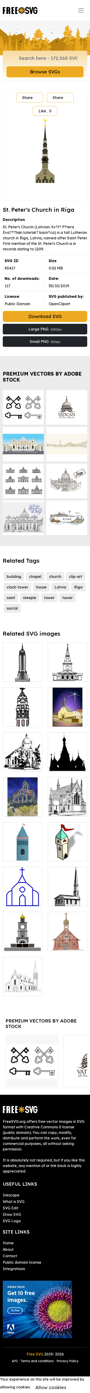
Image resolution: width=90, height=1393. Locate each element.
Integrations (14, 1268)
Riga (78, 587)
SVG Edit (10, 1208)
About (8, 1249)
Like (45, 111)
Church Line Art (66, 675)
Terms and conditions (37, 1361)
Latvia (60, 587)
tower (49, 597)
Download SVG (45, 316)
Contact (10, 1256)
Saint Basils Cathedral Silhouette (67, 759)
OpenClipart (59, 303)
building (14, 576)
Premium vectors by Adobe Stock (42, 377)
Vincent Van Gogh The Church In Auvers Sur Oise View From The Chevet (22, 796)
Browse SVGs (45, 72)
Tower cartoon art (23, 852)
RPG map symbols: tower (67, 852)
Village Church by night (67, 717)
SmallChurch (64, 900)
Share (27, 97)
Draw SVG (12, 1214)
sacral (12, 608)
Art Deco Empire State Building (22, 673)
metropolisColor (22, 720)
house (41, 587)
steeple (29, 597)
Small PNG (45, 341)
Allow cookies (50, 1387)
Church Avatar (20, 900)
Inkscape (11, 1195)
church (55, 576)
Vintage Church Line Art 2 (67, 942)
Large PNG (45, 329)
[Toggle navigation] (81, 10)
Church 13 (61, 810)
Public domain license (22, 1262)
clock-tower (17, 587)
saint (11, 597)
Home (8, 1243)
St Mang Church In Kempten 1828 (22, 984)
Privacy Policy (67, 1361)
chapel (35, 576)
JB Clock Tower (22, 944)
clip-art (75, 576)
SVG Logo (12, 1221)
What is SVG (13, 1201)
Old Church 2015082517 (22, 762)
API (15, 1361)
